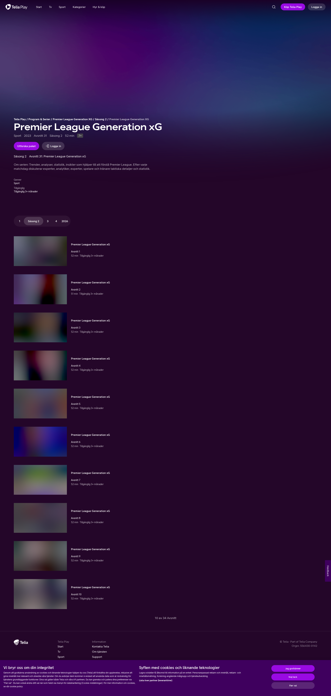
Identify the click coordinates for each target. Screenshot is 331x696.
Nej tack (293, 677)
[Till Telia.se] (21, 642)
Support (97, 656)
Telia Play (20, 119)
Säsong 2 (101, 119)
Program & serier (39, 119)
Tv (59, 651)
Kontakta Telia (100, 646)
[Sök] (274, 7)
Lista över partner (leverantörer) (155, 680)
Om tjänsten (99, 651)
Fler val (293, 685)
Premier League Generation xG (72, 119)
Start (60, 646)
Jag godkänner (293, 668)
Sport (61, 656)
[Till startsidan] (16, 7)
